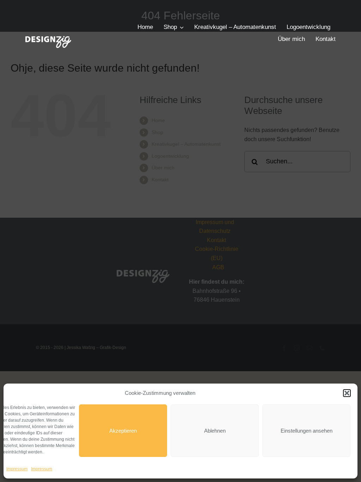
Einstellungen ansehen (306, 431)
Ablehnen (215, 431)
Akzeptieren (123, 431)
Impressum (16, 468)
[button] (346, 393)
